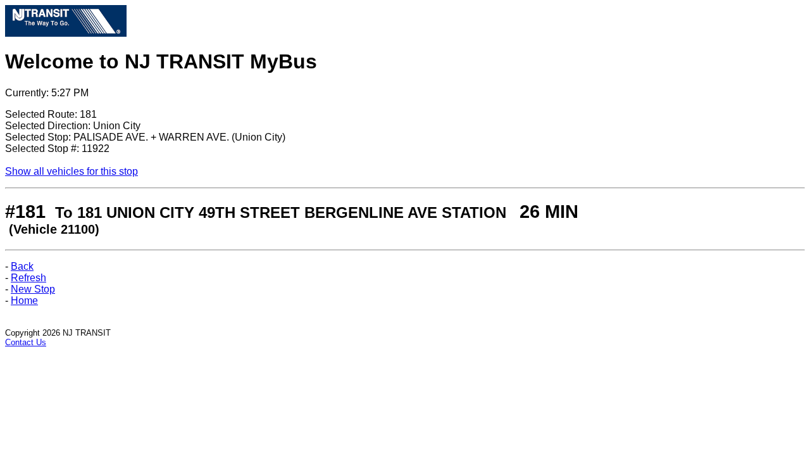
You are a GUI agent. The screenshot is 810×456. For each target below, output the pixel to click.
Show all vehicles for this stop (71, 171)
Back (22, 266)
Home (24, 300)
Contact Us (25, 342)
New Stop (33, 289)
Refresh (28, 277)
